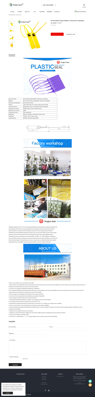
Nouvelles (42, 11)
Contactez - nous (70, 34)
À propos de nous (60, 376)
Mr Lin (90, 381)
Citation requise (57, 34)
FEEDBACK (49, 11)
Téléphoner (11, 333)
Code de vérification (13, 356)
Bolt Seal (44, 376)
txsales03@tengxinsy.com (79, 383)
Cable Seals (44, 379)
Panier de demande (81, 11)
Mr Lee (90, 385)
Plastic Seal (18, 14)
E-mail (50, 326)
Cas (35, 11)
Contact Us (57, 11)
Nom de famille (12, 326)
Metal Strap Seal (44, 384)
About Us (27, 11)
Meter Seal (44, 382)
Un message (12, 340)
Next (12, 49)
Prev (12, 18)
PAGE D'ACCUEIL (12, 14)
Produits (20, 11)
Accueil (12, 11)
